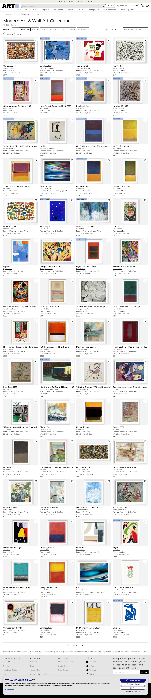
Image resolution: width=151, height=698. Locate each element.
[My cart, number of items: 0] (147, 5)
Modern (36, 14)
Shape (43, 29)
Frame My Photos (128, 10)
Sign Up (144, 672)
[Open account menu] (128, 5)
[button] (75, 1)
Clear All (19, 34)
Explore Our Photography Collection (75, 1)
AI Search (111, 5)
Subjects (7, 14)
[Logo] (10, 6)
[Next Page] (121, 29)
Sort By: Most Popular (132, 29)
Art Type (53, 29)
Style (63, 29)
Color (71, 29)
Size (14, 29)
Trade (135, 6)
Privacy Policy (9, 689)
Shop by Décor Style (22, 14)
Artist (34, 29)
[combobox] (61, 6)
